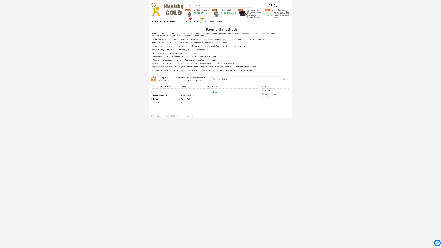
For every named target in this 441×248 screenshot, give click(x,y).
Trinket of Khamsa (228, 10)
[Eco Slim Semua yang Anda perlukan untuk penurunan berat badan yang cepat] (270, 12)
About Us (184, 102)
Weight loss (202, 21)
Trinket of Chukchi (201, 10)
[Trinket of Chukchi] (189, 13)
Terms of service (187, 92)
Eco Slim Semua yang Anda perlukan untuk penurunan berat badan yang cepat (282, 13)
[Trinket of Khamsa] (216, 13)
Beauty (212, 21)
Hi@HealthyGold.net (271, 94)
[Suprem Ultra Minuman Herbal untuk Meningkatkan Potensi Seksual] (243, 13)
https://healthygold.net (161, 67)
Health (220, 21)
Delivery (156, 99)
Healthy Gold (215, 92)
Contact (156, 102)
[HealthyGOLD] (167, 9)
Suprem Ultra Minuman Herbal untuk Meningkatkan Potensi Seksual (254, 13)
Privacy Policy (186, 95)
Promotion (190, 21)
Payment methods (160, 95)
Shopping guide (159, 92)
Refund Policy (186, 99)
